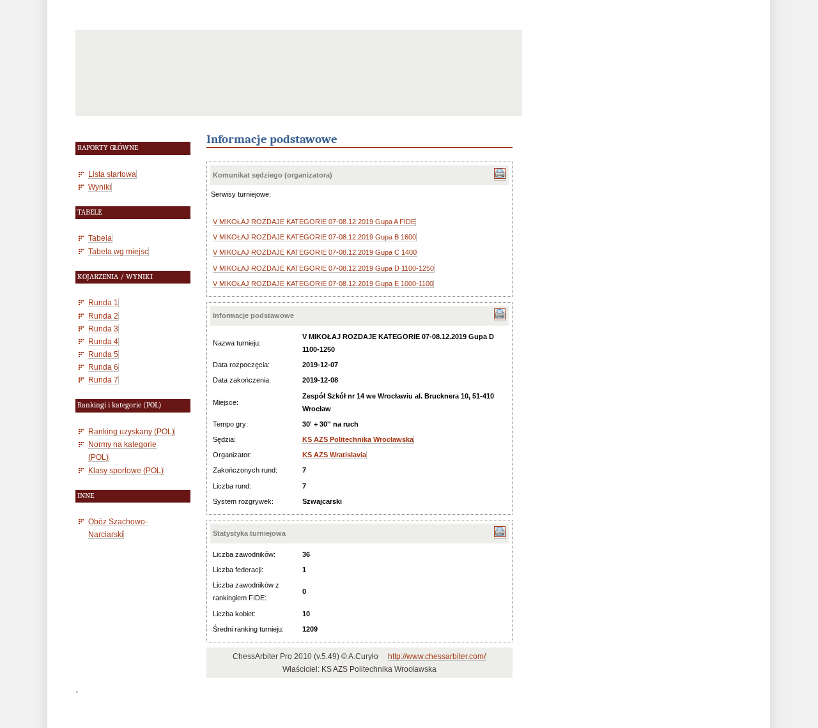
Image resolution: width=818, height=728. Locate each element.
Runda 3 (103, 328)
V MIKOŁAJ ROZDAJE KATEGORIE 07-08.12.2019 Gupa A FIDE (314, 221)
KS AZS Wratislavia (334, 455)
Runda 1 (103, 302)
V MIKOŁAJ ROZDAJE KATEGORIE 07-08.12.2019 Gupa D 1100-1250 (323, 268)
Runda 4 (103, 341)
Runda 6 (103, 367)
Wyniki (99, 187)
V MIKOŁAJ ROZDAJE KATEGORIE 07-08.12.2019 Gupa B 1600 (314, 237)
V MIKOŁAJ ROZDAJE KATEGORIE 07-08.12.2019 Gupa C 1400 (315, 252)
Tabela (100, 238)
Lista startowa (112, 174)
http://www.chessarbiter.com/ (437, 656)
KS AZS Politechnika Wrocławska (357, 439)
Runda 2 (103, 316)
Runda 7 (103, 379)
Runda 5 (103, 354)
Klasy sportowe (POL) (126, 470)
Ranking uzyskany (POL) (131, 431)
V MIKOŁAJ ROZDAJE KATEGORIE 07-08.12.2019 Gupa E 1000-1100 (323, 283)
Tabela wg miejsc (118, 251)
